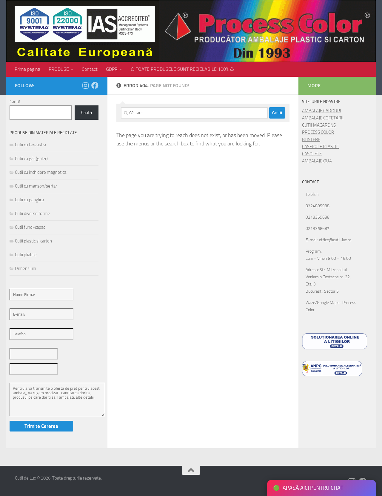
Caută (15, 102)
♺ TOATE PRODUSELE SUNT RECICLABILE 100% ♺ (182, 69)
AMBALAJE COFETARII (323, 118)
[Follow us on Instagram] (85, 85)
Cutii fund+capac (30, 227)
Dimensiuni (25, 268)
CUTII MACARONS (319, 125)
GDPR (112, 69)
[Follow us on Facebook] (94, 85)
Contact (90, 69)
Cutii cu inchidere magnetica (40, 172)
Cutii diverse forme (32, 213)
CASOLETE (312, 153)
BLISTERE (311, 139)
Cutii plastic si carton (33, 241)
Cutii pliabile (26, 254)
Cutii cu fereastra (30, 145)
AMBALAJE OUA (317, 161)
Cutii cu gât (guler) (31, 158)
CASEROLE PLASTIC (320, 146)
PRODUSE (59, 69)
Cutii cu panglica (29, 199)
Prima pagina (27, 69)
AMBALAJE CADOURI (321, 110)
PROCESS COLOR (318, 132)
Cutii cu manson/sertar (36, 186)
